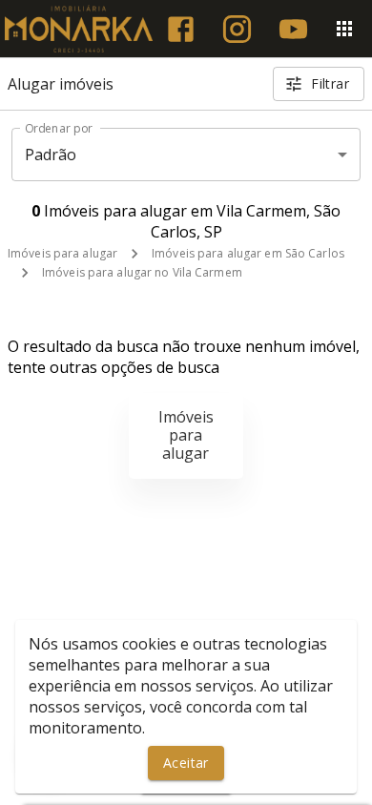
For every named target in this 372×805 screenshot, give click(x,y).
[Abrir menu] (344, 29)
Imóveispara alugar (186, 435)
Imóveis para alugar (62, 253)
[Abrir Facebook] (180, 29)
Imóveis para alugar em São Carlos (248, 253)
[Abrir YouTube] (293, 29)
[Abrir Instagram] (237, 29)
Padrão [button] (51, 154)
